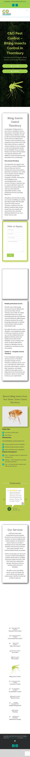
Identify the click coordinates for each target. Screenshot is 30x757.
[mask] (15, 643)
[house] (15, 628)
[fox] (15, 702)
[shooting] (15, 710)
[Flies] (15, 689)
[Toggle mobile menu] (27, 10)
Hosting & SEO (13, 738)
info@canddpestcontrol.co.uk (18, 1)
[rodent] (15, 696)
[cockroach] (15, 681)
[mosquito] (15, 663)
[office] (15, 635)
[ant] (15, 651)
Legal (25, 738)
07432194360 (7, 1)
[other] (15, 716)
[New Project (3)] (15, 657)
